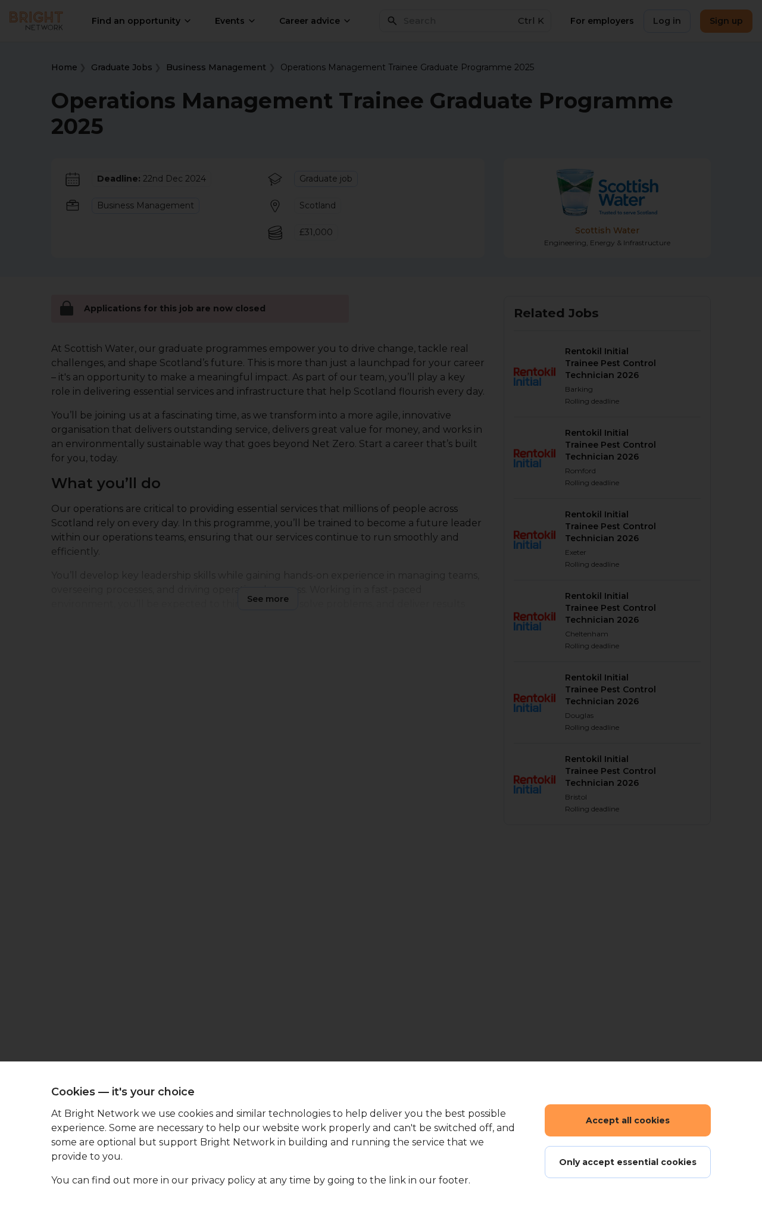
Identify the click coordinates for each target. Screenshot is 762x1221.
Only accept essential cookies (628, 1162)
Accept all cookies (628, 1120)
